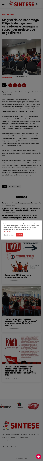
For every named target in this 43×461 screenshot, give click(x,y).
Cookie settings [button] (9, 235)
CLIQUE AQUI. (8, 231)
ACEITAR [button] (19, 235)
